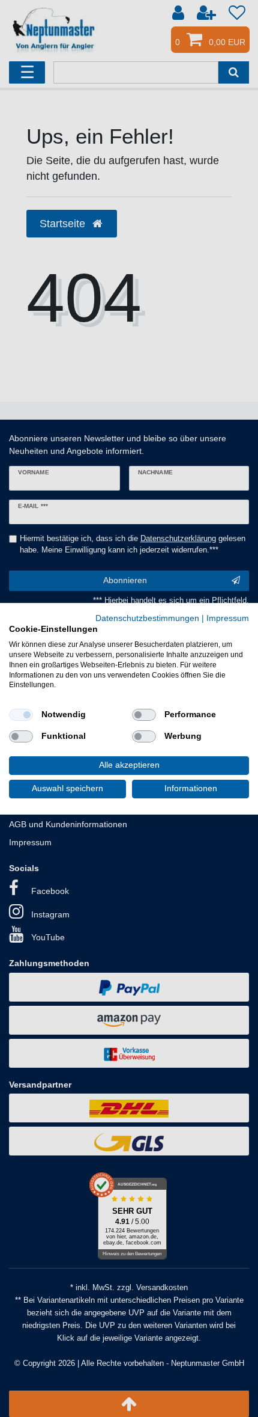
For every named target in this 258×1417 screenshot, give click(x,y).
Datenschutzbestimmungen (147, 617)
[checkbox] (21, 715)
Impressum (227, 617)
